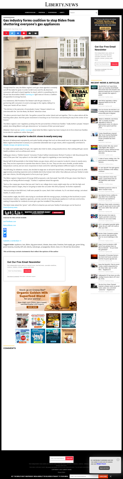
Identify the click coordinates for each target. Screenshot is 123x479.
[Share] (46, 235)
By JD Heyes (108, 142)
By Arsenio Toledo (110, 191)
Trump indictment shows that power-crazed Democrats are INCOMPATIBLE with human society (107, 179)
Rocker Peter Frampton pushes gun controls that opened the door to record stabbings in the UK (108, 236)
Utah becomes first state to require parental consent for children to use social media (107, 217)
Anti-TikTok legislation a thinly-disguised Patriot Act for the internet (107, 102)
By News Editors (109, 164)
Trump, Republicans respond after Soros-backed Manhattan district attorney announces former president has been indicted (107, 137)
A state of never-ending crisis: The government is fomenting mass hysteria (108, 160)
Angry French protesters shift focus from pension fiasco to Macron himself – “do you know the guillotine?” (108, 247)
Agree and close (104, 468)
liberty (62, 12)
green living (80, 245)
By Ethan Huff (109, 106)
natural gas (36, 247)
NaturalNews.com (9, 225)
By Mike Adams (109, 97)
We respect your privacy (51, 467)
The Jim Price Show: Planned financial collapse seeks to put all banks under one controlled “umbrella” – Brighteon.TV (109, 287)
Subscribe (103, 476)
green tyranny (8, 247)
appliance (18, 245)
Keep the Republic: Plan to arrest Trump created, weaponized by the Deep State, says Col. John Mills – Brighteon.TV (108, 267)
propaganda (45, 247)
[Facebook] (46, 229)
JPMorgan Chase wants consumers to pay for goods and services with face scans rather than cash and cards (109, 207)
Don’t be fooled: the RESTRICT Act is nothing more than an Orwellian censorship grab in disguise (108, 111)
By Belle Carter (109, 155)
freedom (60, 245)
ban (23, 245)
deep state (53, 245)
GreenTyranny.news (10, 207)
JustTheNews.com (9, 221)
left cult (23, 247)
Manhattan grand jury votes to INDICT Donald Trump (107, 188)
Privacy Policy (61, 472)
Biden (28, 245)
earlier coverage (26, 130)
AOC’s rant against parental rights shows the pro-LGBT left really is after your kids (108, 226)
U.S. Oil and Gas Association (70, 247)
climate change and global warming (16, 145)
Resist (53, 247)
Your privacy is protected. (13, 276)
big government (36, 245)
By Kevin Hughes (109, 173)
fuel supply (68, 245)
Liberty (29, 247)
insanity (17, 247)
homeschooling (30, 12)
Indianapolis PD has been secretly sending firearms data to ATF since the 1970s (109, 277)
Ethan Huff (18, 29)
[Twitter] (46, 232)
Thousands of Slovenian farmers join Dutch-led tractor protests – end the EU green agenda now (108, 257)
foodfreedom (52, 12)
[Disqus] (46, 375)
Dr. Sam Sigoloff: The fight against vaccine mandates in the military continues (108, 169)
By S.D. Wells (109, 129)
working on (30, 94)
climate (45, 245)
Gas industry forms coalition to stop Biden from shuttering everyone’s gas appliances (107, 196)
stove (58, 247)
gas (74, 245)
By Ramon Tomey (110, 281)
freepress (41, 12)
